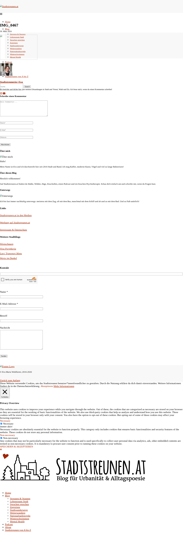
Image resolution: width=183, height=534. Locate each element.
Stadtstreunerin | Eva (11, 81)
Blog (7, 29)
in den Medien (16, 215)
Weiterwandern (17, 512)
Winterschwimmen (19, 518)
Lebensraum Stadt (19, 501)
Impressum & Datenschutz (13, 229)
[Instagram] (1, 93)
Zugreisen (15, 507)
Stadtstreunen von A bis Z (16, 76)
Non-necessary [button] (7, 435)
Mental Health (17, 521)
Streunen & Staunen (18, 34)
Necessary (8, 423)
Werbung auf (15, 222)
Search (27, 87)
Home (7, 22)
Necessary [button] (5, 420)
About (8, 527)
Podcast (8, 62)
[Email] (4, 93)
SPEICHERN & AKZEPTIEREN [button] (16, 446)
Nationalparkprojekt (20, 515)
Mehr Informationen (64, 386)
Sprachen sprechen (19, 504)
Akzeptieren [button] (47, 386)
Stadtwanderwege (19, 510)
